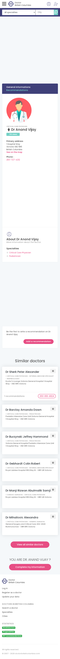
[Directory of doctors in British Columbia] (19, 3)
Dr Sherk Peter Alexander (22, 372)
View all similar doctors (30, 544)
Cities (5, 616)
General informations (18, 87)
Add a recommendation (38, 341)
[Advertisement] (30, 48)
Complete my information (30, 567)
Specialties (7, 612)
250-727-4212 (13, 159)
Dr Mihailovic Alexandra (22, 517)
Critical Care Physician (20, 252)
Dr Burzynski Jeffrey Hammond (27, 437)
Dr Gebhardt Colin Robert (23, 464)
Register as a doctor (12, 592)
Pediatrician (15, 256)
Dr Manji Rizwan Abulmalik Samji (28, 490)
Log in (5, 588)
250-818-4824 (47, 396)
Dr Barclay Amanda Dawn (23, 410)
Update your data (10, 596)
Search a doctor (10, 608)
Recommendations (17, 90)
